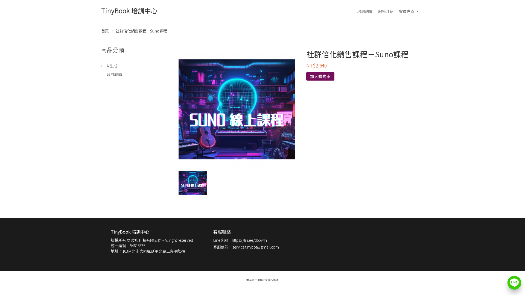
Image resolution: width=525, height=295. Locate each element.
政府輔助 (114, 74)
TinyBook (264, 280)
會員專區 (406, 11)
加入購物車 (320, 76)
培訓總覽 (365, 11)
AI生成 (112, 66)
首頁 (105, 31)
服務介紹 (385, 11)
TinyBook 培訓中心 (129, 10)
